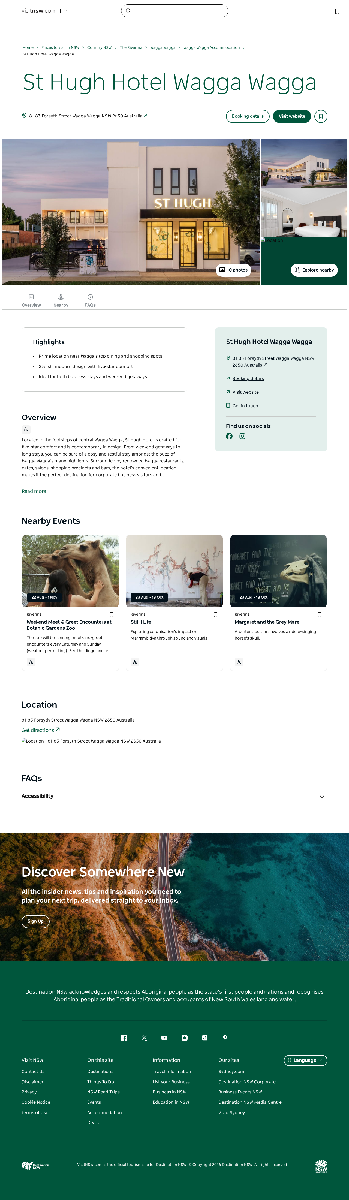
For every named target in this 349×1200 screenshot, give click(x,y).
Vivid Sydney (231, 1113)
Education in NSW (171, 1102)
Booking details (248, 116)
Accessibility (37, 796)
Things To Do (100, 1082)
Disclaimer (33, 1082)
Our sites (228, 1060)
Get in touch (245, 406)
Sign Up (36, 921)
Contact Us (33, 1071)
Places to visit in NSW (60, 48)
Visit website (292, 116)
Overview (31, 305)
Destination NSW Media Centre (250, 1102)
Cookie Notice (36, 1102)
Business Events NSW (240, 1092)
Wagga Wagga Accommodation (211, 48)
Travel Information (172, 1071)
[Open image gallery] (131, 284)
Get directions (38, 730)
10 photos (237, 270)
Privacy (29, 1092)
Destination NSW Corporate (247, 1082)
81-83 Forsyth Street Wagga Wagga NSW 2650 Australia (86, 116)
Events (94, 1102)
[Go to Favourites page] (336, 11)
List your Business (171, 1082)
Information (166, 1060)
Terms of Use (35, 1113)
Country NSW (99, 48)
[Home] (39, 11)
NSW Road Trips (103, 1092)
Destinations (100, 1071)
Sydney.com (231, 1071)
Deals (93, 1123)
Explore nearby (318, 270)
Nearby (60, 305)
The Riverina (131, 48)
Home (28, 48)
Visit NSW (32, 1060)
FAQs (90, 305)
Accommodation (104, 1113)
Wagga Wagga (163, 48)
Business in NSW (169, 1092)
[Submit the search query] (128, 10)
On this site (100, 1060)
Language (305, 1060)
